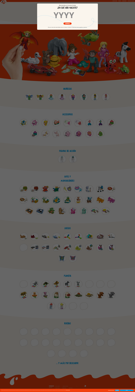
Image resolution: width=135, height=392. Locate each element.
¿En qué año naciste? (67, 7)
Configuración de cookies (111, 390)
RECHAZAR (117, 390)
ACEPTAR (127, 390)
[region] (67, 390)
